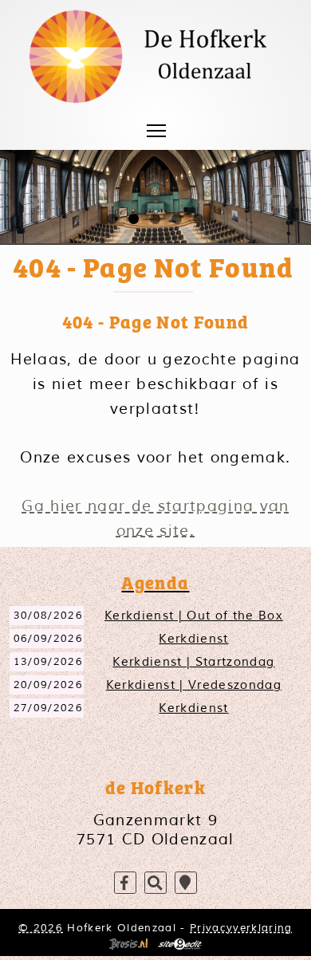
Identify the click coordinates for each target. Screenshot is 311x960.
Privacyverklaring (241, 927)
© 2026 (40, 927)
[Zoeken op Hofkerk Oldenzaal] (155, 883)
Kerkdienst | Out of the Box (193, 615)
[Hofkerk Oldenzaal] (155, 57)
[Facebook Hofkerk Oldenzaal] (125, 883)
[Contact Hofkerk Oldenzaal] (186, 883)
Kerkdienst (193, 638)
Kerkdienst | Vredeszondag (193, 685)
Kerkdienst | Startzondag (193, 662)
